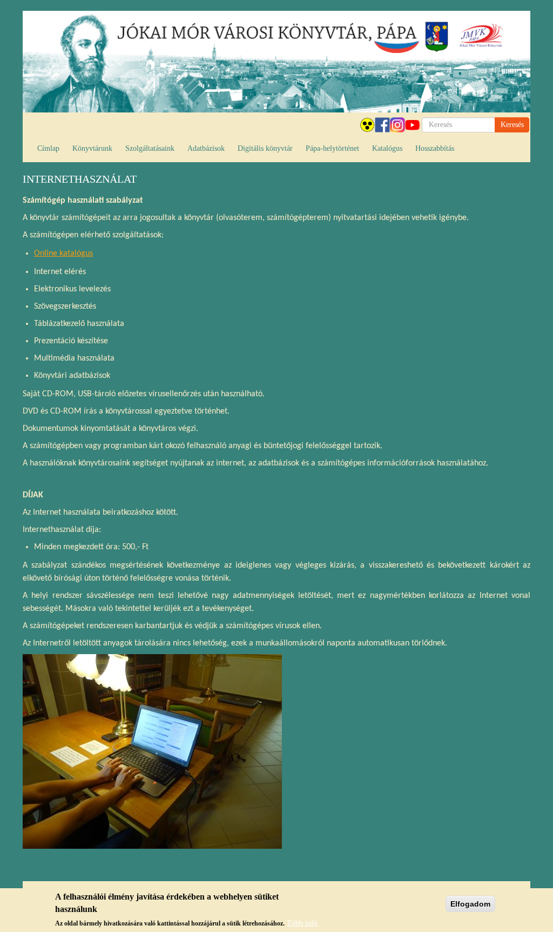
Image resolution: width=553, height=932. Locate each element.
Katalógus (387, 148)
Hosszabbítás (434, 148)
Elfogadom (470, 904)
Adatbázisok (206, 148)
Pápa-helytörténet (332, 148)
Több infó (302, 923)
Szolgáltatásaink (149, 148)
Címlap (48, 148)
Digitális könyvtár (265, 148)
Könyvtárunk (92, 148)
